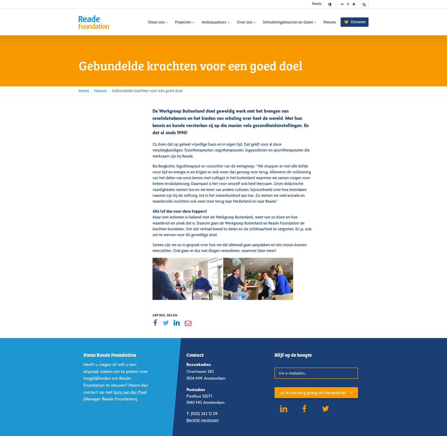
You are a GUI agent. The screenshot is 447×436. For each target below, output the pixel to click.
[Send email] (188, 323)
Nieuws (100, 90)
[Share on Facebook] (155, 323)
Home (84, 90)
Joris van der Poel (130, 392)
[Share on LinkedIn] (177, 323)
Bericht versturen (202, 420)
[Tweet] (166, 323)
